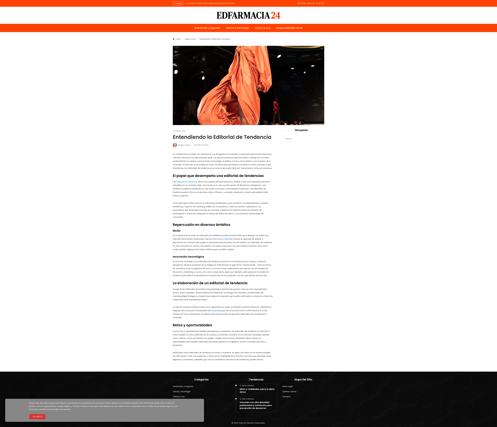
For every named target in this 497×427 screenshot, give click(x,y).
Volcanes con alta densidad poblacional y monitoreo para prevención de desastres (256, 405)
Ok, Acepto (37, 416)
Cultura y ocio (179, 131)
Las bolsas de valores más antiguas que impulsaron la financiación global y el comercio (211, 3)
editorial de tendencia (187, 181)
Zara (220, 239)
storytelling (216, 310)
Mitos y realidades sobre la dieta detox (257, 390)
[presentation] (185, 2)
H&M (226, 239)
